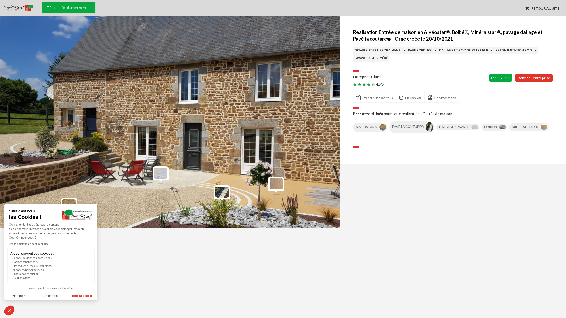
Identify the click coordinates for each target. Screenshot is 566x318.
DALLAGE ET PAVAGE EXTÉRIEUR (463, 50)
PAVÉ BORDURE (420, 50)
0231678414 (500, 78)
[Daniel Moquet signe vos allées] (18, 7)
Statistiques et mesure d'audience (32, 266)
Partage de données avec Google (32, 258)
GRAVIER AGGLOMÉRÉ (371, 58)
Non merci (20, 295)
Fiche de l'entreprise (533, 78)
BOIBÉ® (491, 127)
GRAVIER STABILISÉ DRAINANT (377, 50)
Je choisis (51, 295)
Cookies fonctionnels (25, 262)
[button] (9, 310)
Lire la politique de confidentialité (29, 244)
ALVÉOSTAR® (367, 127)
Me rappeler (413, 97)
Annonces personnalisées (28, 270)
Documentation (445, 98)
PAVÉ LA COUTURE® (408, 127)
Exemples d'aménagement (71, 8)
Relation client (21, 278)
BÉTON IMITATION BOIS (514, 50)
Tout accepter (81, 295)
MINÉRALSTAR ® (525, 127)
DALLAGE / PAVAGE (454, 127)
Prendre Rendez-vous (378, 98)
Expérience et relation (25, 274)
